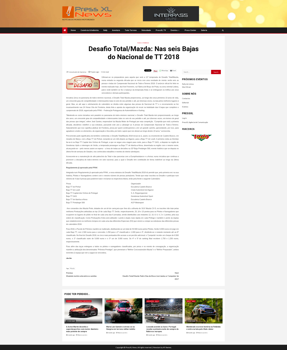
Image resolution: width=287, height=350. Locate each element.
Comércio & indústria (90, 30)
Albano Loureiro (82, 335)
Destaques (87, 301)
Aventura (116, 30)
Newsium (156, 347)
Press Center (190, 30)
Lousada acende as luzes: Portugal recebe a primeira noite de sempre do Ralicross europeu (162, 329)
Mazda (72, 268)
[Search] (222, 30)
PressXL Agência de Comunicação (195, 122)
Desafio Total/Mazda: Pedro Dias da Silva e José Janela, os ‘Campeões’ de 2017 (151, 276)
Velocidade (146, 30)
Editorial (185, 102)
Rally (105, 30)
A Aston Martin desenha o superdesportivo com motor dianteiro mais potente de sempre (82, 329)
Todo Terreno (131, 30)
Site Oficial (186, 87)
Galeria (204, 30)
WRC (193, 301)
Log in (184, 118)
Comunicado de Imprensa (77, 72)
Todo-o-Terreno (143, 43)
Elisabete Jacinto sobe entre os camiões (81, 274)
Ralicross (150, 301)
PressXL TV (161, 30)
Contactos (186, 98)
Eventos (174, 30)
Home (73, 30)
